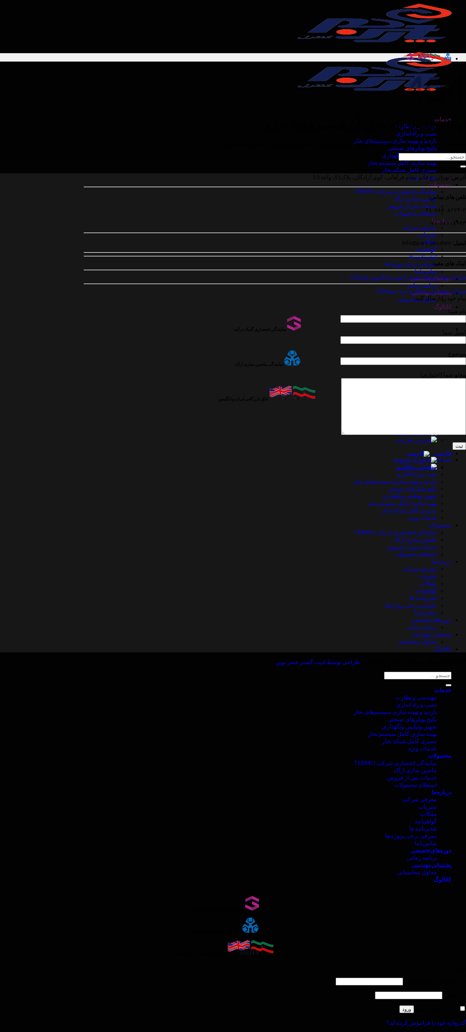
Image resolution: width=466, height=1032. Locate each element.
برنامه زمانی (422, 285)
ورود (406, 1009)
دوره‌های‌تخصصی (431, 619)
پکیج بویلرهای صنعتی (412, 147)
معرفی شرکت (419, 227)
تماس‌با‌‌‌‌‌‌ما (426, 270)
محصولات (439, 184)
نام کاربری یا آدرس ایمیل (435, 980)
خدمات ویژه (422, 517)
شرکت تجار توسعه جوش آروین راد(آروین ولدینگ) (408, 276)
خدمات (442, 459)
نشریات (427, 234)
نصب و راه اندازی (416, 133)
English (403, 460)
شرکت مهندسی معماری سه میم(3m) (421, 290)
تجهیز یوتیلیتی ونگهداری (409, 495)
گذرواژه (454, 994)
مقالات (428, 583)
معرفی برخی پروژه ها (411, 263)
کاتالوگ (442, 306)
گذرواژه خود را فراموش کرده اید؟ (426, 1022)
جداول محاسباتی (417, 641)
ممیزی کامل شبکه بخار (409, 169)
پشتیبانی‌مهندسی (431, 634)
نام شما (457, 310)
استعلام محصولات (415, 212)
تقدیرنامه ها (423, 256)
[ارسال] (463, 166)
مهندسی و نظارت (416, 466)
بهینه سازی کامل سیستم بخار (402, 162)
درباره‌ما (441, 561)
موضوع (457, 353)
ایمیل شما (454, 332)
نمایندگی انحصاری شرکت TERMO (395, 191)
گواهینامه (426, 249)
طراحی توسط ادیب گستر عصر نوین (318, 661)
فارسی (405, 439)
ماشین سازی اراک (415, 198)
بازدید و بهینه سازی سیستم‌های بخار (395, 481)
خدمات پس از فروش (412, 205)
